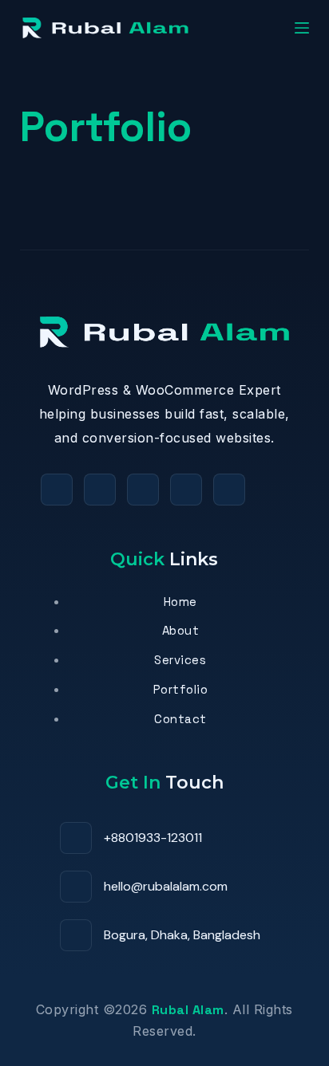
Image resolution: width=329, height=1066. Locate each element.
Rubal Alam (188, 1009)
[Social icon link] (57, 489)
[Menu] (302, 28)
